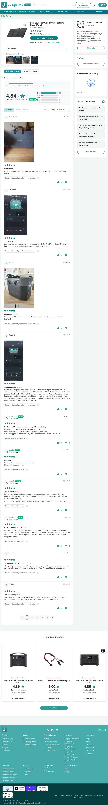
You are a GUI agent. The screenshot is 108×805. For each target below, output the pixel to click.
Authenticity (69, 795)
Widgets (5, 748)
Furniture (99, 12)
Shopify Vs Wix (70, 760)
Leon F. (12, 481)
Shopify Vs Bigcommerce (69, 743)
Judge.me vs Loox (8, 769)
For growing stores (29, 745)
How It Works (90, 152)
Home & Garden (63, 12)
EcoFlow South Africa (53, 43)
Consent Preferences (79, 797)
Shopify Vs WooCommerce (70, 748)
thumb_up (58, 182)
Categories (68, 772)
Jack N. (11, 450)
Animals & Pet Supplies (27, 12)
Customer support (50, 742)
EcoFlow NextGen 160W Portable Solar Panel (47, 24)
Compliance (78, 795)
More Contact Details (91, 64)
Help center (89, 748)
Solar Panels (6, 16)
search (72, 4)
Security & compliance (52, 745)
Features (5, 745)
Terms (56, 795)
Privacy (62, 795)
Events (87, 742)
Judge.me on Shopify (72, 739)
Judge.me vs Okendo (9, 775)
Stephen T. (13, 416)
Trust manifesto (49, 751)
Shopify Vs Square (71, 757)
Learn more (81, 92)
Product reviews (8, 739)
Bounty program (50, 771)
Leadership (27, 772)
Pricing (46, 739)
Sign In (102, 5)
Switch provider (7, 781)
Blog (87, 739)
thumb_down (66, 182)
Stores (66, 769)
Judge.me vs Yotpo (8, 772)
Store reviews (7, 742)
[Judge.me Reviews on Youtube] (57, 729)
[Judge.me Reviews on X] (48, 729)
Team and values (29, 769)
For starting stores (29, 742)
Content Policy (87, 795)
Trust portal (48, 748)
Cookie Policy (98, 795)
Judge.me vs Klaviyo (9, 778)
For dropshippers (29, 739)
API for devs (89, 751)
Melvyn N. (13, 517)
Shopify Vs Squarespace (69, 753)
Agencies (88, 745)
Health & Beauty (45, 12)
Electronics (80, 12)
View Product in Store (44, 38)
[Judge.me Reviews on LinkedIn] (52, 729)
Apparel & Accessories (9, 12)
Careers (25, 775)
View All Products (54, 708)
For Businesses (83, 5)
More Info (91, 48)
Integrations (6, 751)
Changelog (89, 754)
